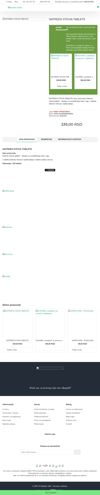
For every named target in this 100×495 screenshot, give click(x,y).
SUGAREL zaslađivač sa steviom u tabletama (85, 77)
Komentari (46, 139)
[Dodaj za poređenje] (30, 350)
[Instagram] (51, 439)
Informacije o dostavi (69, 139)
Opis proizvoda (27, 139)
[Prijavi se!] (77, 452)
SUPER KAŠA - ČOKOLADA (82, 340)
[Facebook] (47, 439)
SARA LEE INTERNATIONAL (63, 114)
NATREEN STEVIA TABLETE (61, 77)
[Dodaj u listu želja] (27, 349)
